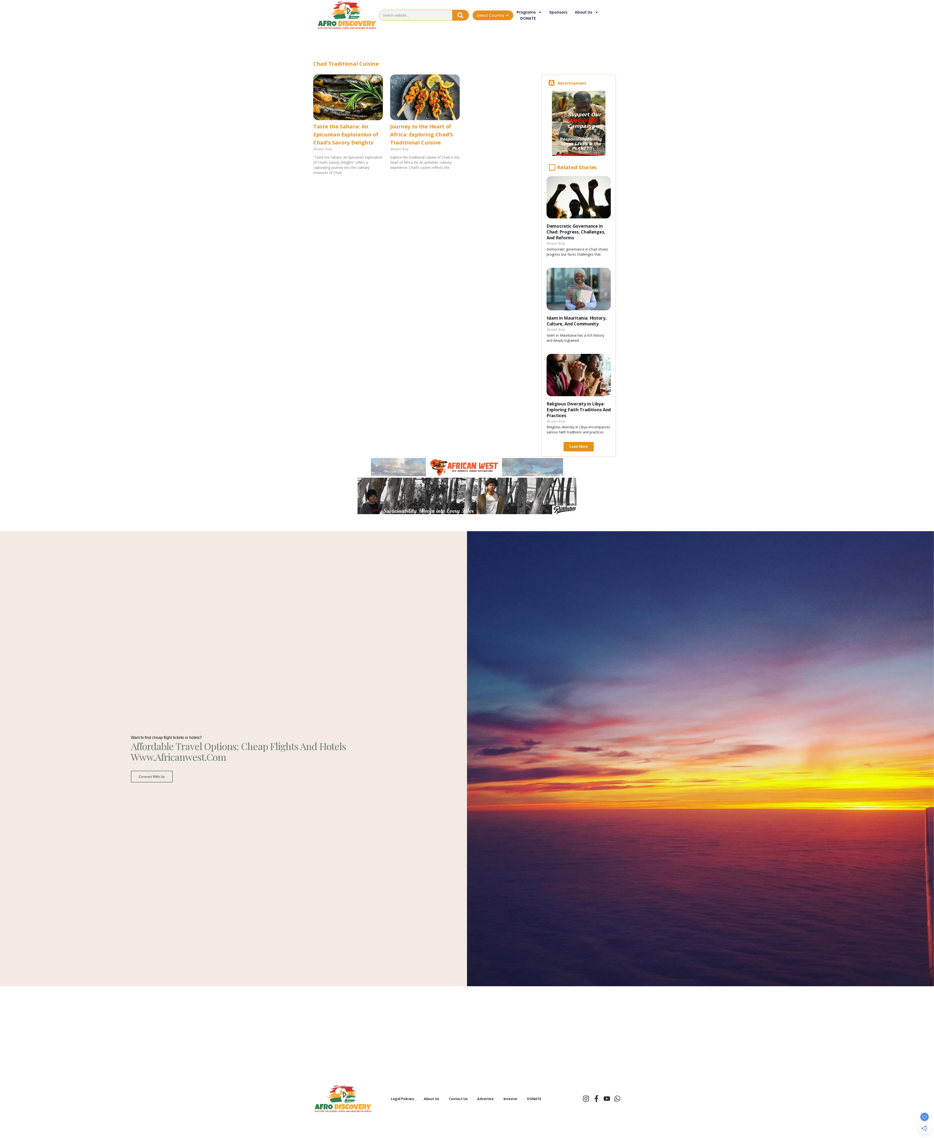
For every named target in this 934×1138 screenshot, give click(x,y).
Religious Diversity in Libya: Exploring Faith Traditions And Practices (579, 409)
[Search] (460, 15)
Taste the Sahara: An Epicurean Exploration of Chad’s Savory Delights (345, 134)
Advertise (485, 1098)
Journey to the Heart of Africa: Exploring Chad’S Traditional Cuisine (421, 134)
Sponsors (558, 12)
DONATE (528, 18)
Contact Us (458, 1098)
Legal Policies (402, 1098)
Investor (510, 1098)
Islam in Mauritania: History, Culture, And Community (576, 321)
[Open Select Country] (507, 15)
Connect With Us (152, 777)
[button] (579, 446)
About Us (583, 12)
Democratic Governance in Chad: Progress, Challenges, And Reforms (576, 232)
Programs (526, 12)
